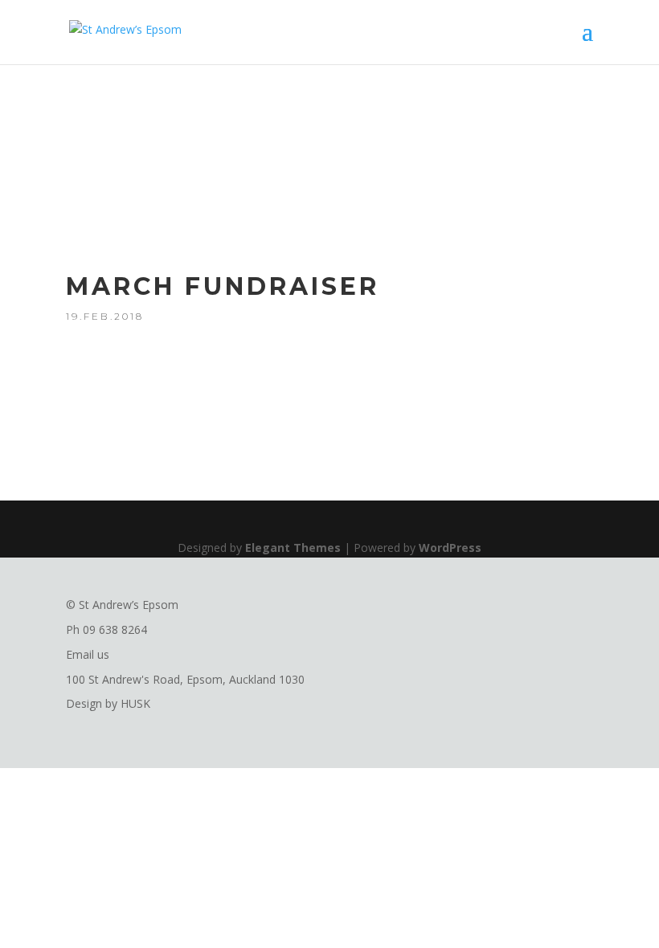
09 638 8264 (115, 629)
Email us (87, 654)
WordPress (450, 547)
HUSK (135, 703)
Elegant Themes (293, 547)
